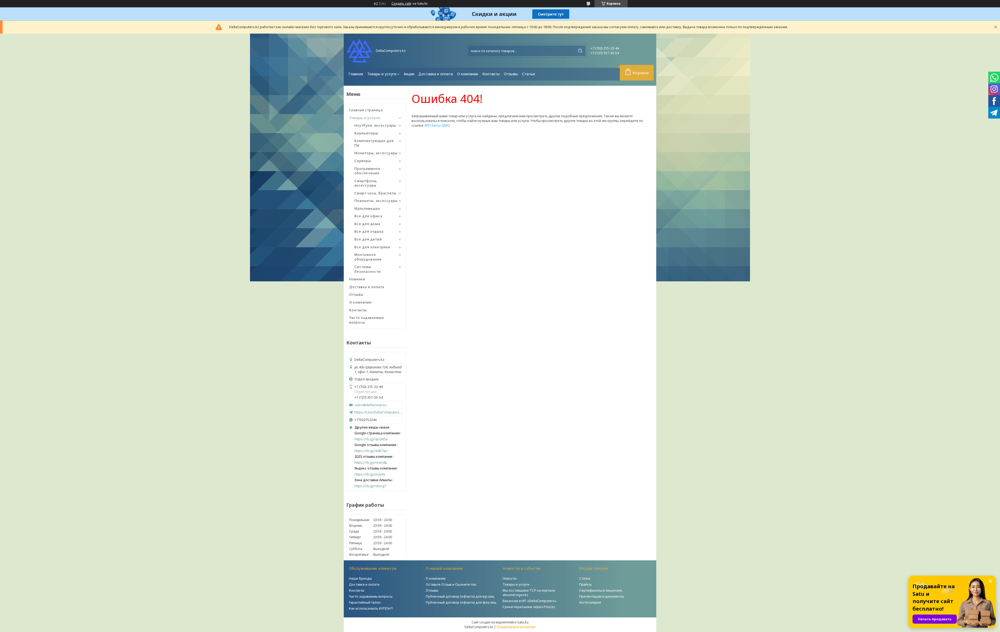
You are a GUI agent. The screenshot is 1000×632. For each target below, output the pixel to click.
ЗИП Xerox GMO (436, 125)
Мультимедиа (367, 208)
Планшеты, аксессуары (376, 200)
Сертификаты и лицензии (600, 590)
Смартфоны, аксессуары (366, 183)
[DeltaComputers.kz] (359, 51)
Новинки (357, 279)
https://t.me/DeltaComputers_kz (378, 412)
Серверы (362, 160)
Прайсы (585, 584)
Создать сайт (401, 3)
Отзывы (511, 73)
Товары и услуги (381, 73)
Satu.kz (523, 622)
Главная (355, 73)
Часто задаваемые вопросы (366, 320)
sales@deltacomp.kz (370, 405)
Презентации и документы (601, 596)
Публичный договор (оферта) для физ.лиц (461, 602)
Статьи (528, 73)
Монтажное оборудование (368, 257)
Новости (509, 578)
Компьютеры (366, 133)
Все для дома (367, 223)
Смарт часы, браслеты (375, 193)
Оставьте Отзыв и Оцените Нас (451, 584)
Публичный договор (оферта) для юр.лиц (460, 596)
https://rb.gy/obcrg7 (370, 486)
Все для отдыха (369, 231)
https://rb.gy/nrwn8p (370, 462)
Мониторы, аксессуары (376, 153)
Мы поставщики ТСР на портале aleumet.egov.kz (529, 592)
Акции (409, 73)
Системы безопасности (367, 269)
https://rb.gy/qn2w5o (371, 439)
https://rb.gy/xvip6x (369, 474)
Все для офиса (368, 216)
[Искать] (580, 51)
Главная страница (366, 110)
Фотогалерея (590, 602)
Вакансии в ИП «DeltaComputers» (529, 600)
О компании (467, 73)
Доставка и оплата (435, 73)
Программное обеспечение (367, 171)
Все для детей (368, 239)
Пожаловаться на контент (516, 627)
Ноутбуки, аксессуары (375, 125)
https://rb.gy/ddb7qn (371, 451)
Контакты (491, 73)
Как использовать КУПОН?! (371, 608)
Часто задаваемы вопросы (370, 596)
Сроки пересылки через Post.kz (529, 606)
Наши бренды (360, 578)
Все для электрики (372, 247)
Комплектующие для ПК (374, 143)
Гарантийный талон (365, 602)
